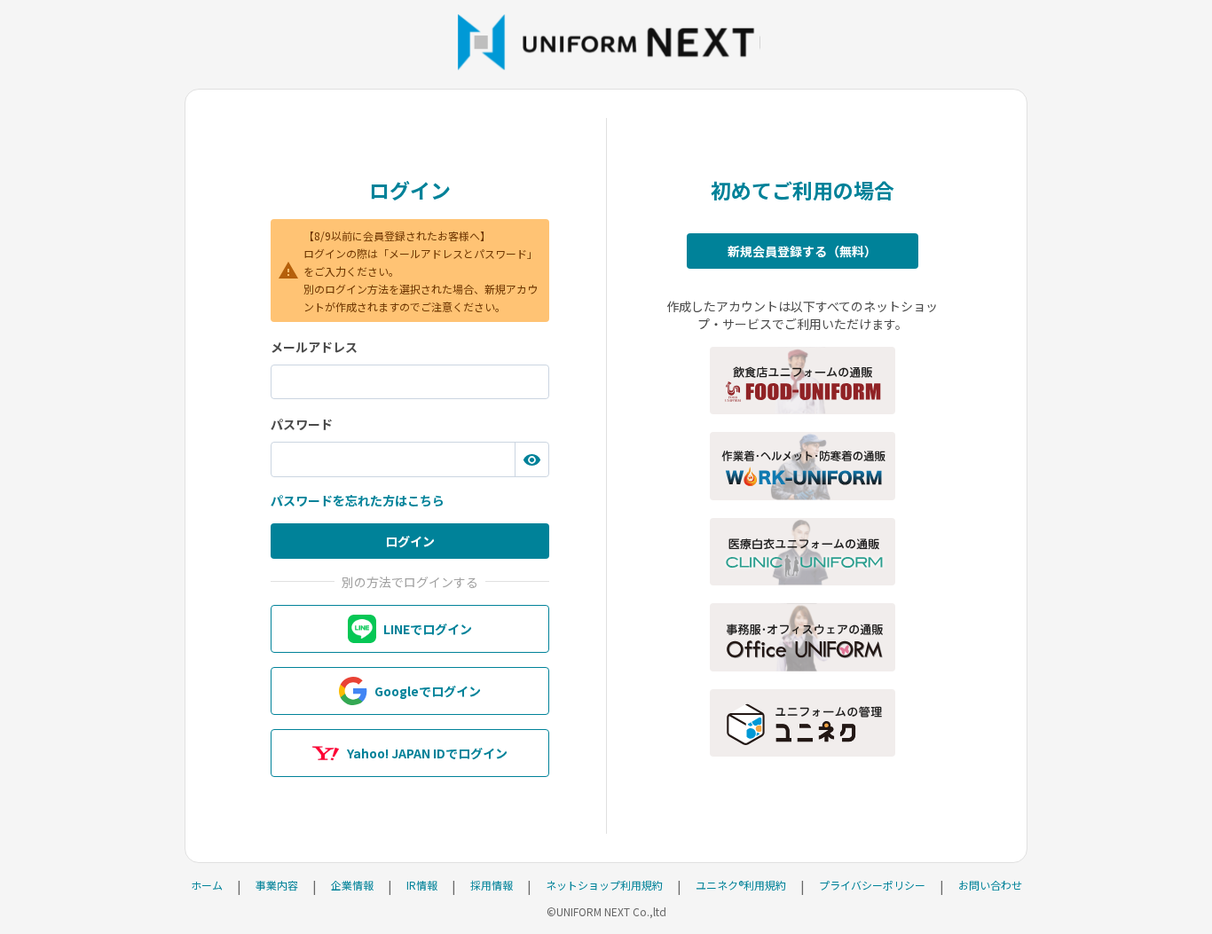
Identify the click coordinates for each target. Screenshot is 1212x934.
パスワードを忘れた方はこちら (358, 500)
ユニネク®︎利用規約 (741, 884)
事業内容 (277, 884)
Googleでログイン (427, 691)
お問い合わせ (990, 884)
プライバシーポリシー (872, 884)
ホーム (207, 884)
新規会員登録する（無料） (802, 251)
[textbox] (410, 382)
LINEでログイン (427, 629)
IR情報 (421, 884)
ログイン (410, 541)
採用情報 (491, 884)
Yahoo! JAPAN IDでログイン (427, 753)
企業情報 (352, 884)
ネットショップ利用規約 (604, 884)
